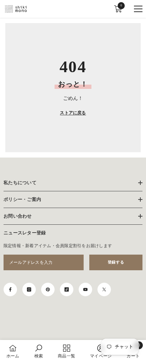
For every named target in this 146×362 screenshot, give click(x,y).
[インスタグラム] (29, 289)
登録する (116, 262)
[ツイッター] (104, 289)
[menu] (138, 9)
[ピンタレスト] (48, 289)
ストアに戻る (73, 112)
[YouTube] (85, 289)
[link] (39, 351)
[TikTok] (66, 289)
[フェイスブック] (10, 289)
